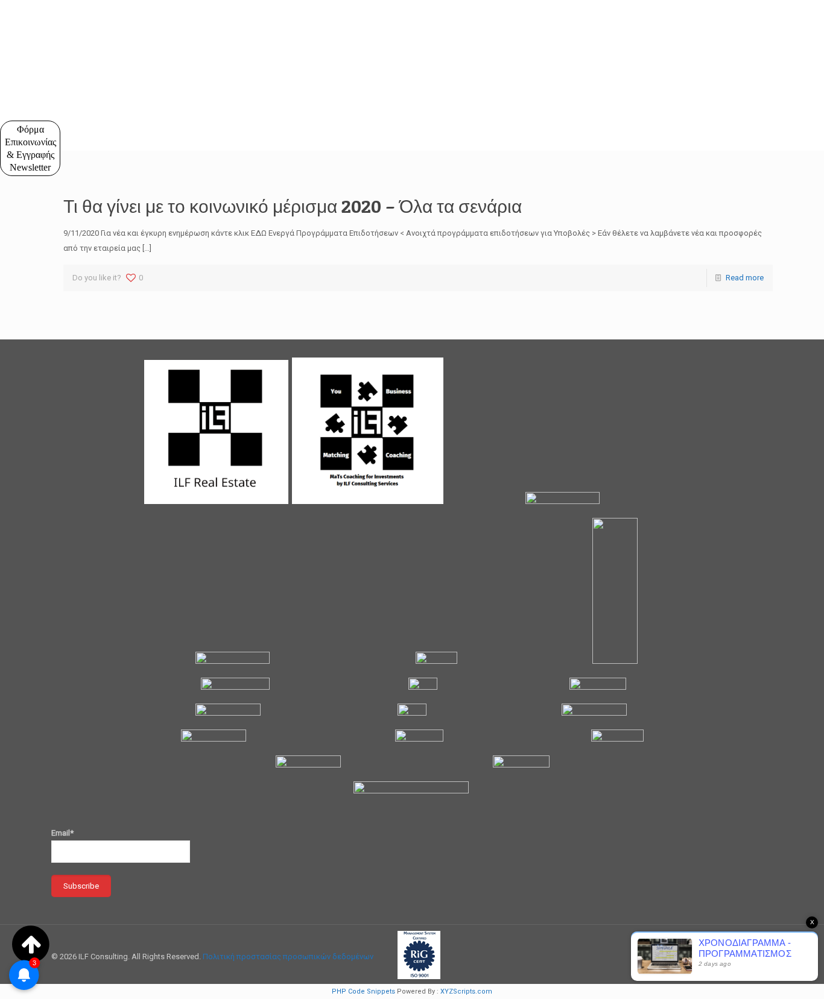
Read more (745, 277)
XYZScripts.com (466, 991)
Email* (62, 832)
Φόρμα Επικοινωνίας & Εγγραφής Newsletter (30, 148)
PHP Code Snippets (363, 991)
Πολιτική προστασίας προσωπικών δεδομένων (288, 956)
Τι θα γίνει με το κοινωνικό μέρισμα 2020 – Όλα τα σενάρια (292, 206)
